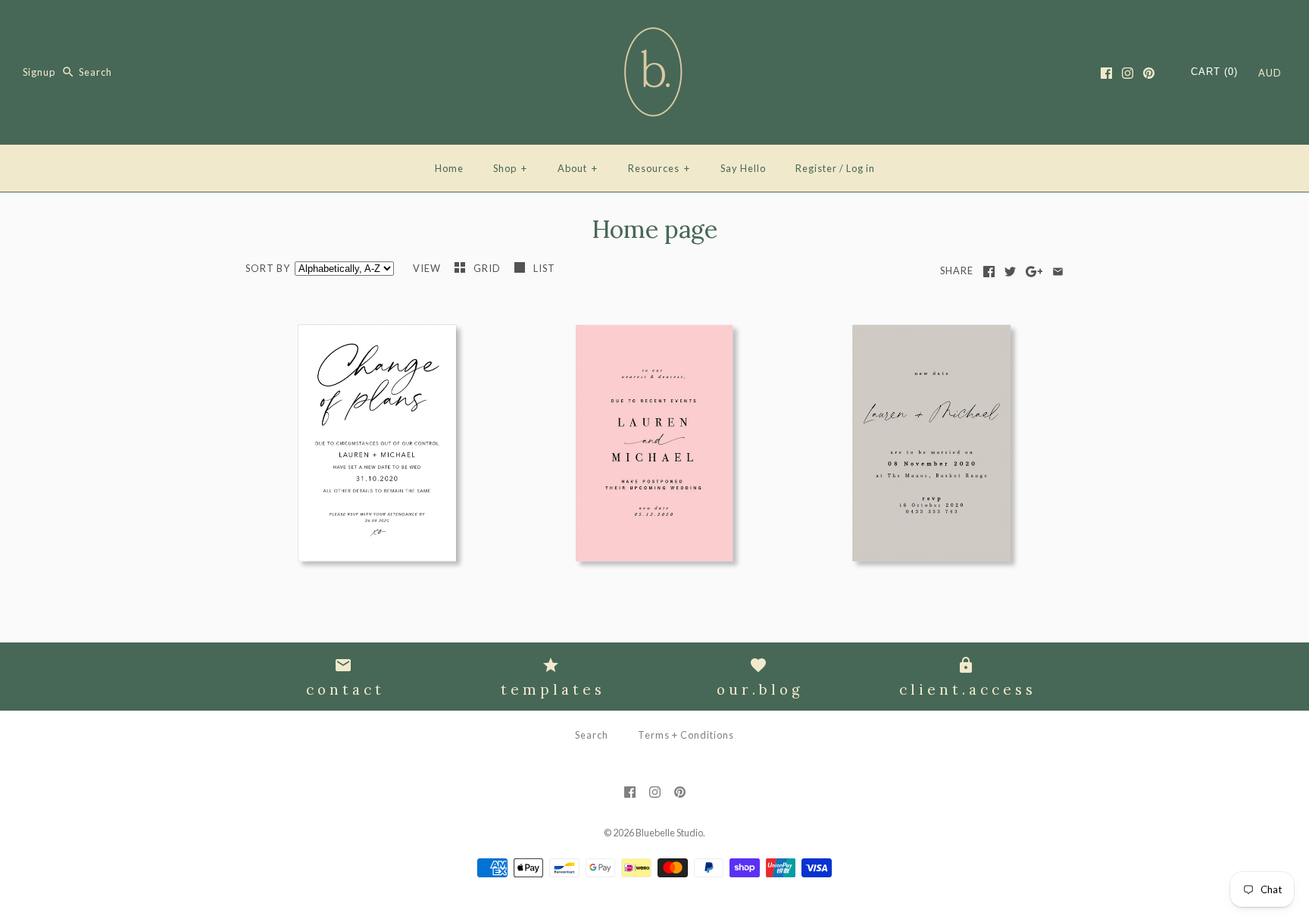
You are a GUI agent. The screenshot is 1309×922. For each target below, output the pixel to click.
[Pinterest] (1148, 73)
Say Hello (743, 168)
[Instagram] (1127, 73)
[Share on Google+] (1034, 271)
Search (591, 735)
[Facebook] (1106, 73)
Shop (510, 168)
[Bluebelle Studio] (654, 24)
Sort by (267, 268)
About (578, 168)
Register (816, 168)
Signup (39, 72)
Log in (860, 168)
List (544, 268)
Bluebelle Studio (669, 833)
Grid (488, 268)
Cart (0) (1214, 71)
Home (449, 168)
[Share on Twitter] (1010, 271)
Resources (659, 168)
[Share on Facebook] (989, 271)
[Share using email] (1058, 271)
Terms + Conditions (686, 735)
